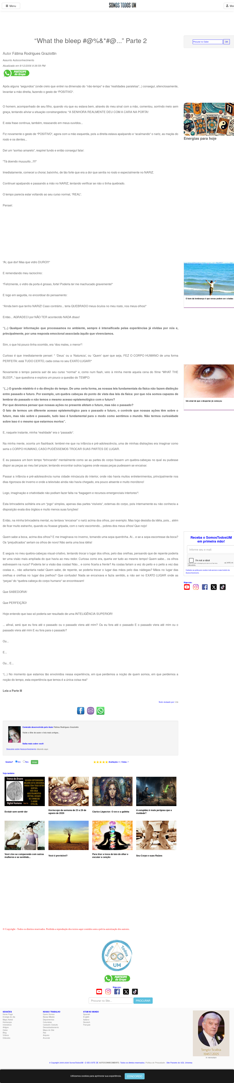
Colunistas (47, 1022)
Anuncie (46, 1038)
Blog (5, 1032)
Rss (44, 1032)
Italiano (86, 1019)
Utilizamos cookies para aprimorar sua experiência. (95, 1075)
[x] (214, 586)
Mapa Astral (8, 1019)
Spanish (86, 1014)
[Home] (117, 955)
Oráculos (6, 1038)
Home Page (8, 1014)
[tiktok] (223, 586)
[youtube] (187, 586)
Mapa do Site (48, 1030)
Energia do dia (9, 1017)
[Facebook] (205, 586)
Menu (12, 6)
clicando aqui (42, 749)
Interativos (7, 1024)
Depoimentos (48, 1019)
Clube (5, 1030)
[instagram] (196, 586)
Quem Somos (48, 1014)
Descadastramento (51, 1027)
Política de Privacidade (155, 1062)
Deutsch (86, 1022)
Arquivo (46, 1035)
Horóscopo (7, 1022)
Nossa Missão (49, 1017)
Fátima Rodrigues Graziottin (34, 53)
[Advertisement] (90, 897)
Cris (176, 702)
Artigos (6, 1027)
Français (86, 1024)
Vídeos (6, 1035)
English (86, 1017)
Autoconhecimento (23, 60)
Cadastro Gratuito (50, 1024)
